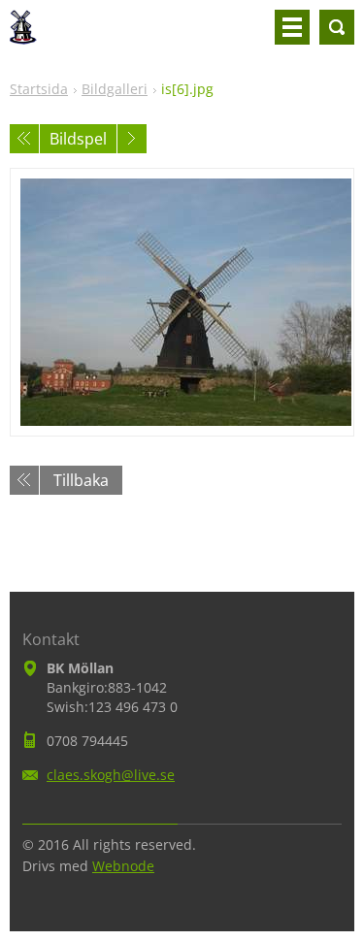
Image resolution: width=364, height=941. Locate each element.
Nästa (132, 138)
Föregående (24, 138)
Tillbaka (81, 480)
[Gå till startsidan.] (23, 34)
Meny (292, 27)
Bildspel (78, 138)
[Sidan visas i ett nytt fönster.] (182, 302)
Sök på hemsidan (336, 27)
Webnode (123, 866)
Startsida (39, 89)
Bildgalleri (115, 89)
